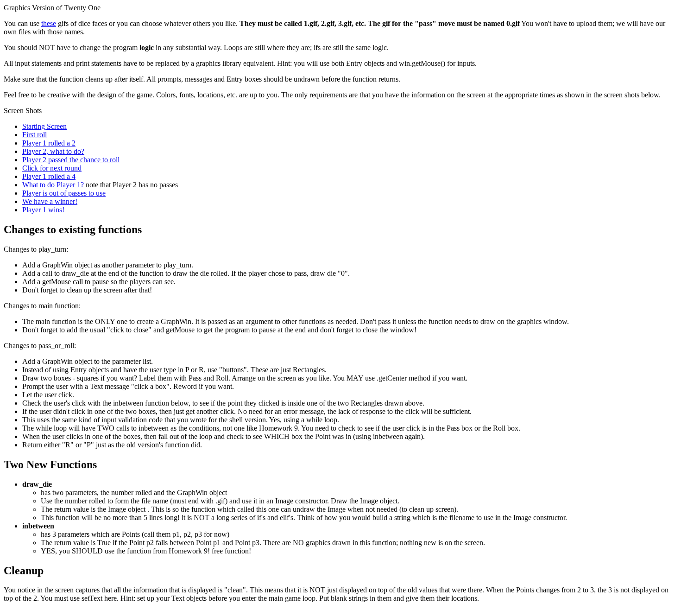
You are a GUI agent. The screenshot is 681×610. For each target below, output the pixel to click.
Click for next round (52, 168)
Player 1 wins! (43, 210)
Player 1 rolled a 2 (49, 143)
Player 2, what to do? (53, 151)
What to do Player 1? (53, 185)
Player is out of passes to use (64, 193)
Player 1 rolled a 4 (49, 176)
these (48, 23)
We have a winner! (49, 201)
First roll (34, 135)
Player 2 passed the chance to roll (71, 160)
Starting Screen (44, 126)
